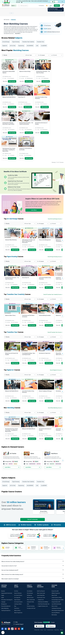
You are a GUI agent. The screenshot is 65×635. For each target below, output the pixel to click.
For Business (41, 5)
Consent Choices (50, 629)
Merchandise (54, 614)
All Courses (6, 19)
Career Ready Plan (40, 595)
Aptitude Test (41, 599)
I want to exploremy (31, 535)
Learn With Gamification (56, 604)
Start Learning (12, 81)
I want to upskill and (16, 535)
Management (4, 604)
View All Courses (55, 218)
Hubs (28, 604)
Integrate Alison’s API (56, 601)
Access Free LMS (55, 591)
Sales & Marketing (5, 608)
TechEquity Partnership (56, 608)
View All (55, 407)
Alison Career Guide (41, 593)
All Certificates (30, 593)
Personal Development (5, 606)
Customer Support (19, 624)
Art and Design (5, 41)
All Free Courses (30, 597)
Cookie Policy (56, 629)
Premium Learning (30, 606)
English (2, 595)
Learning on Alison (18, 604)
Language (3, 601)
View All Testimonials (32, 519)
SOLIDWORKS (30, 45)
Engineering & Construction (6, 593)
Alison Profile (54, 595)
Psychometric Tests (41, 597)
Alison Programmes (18, 612)
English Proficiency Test (43, 606)
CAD (37, 45)
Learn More (34, 210)
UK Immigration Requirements (58, 610)
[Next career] (63, 460)
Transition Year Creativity (28, 41)
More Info (5, 81)
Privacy (41, 629)
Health (2, 597)
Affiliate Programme (56, 593)
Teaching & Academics (5, 610)
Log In (50, 5)
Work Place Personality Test (43, 604)
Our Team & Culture (18, 595)
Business (3, 591)
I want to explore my (49, 535)
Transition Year (40, 41)
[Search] (19, 5)
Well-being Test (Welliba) (43, 601)
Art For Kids (12, 45)
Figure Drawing (15, 41)
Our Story (16, 591)
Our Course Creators (18, 601)
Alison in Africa (17, 610)
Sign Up (57, 5)
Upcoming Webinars (56, 612)
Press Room (16, 608)
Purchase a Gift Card (31, 608)
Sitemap (61, 629)
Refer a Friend (54, 606)
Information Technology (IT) (6, 599)
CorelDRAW (43, 45)
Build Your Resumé (41, 591)
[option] (12, 240)
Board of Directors (18, 593)
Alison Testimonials (31, 599)
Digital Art (4, 45)
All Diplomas (29, 595)
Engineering (21, 45)
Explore (13, 5)
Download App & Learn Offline (58, 599)
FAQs (16, 622)
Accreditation (29, 591)
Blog (15, 606)
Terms (45, 629)
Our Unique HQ (17, 597)
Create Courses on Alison (57, 597)
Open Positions (17, 599)
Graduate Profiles (30, 601)
